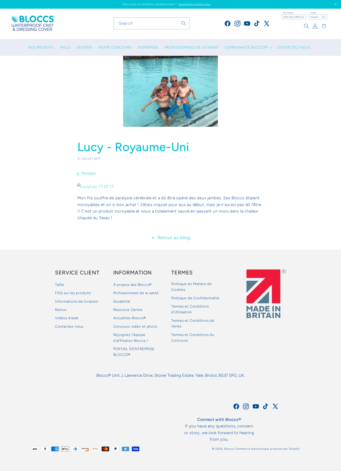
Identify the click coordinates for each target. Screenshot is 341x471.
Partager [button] (88, 173)
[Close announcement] (335, 4)
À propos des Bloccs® (132, 285)
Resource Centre (128, 310)
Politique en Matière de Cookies (191, 287)
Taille (59, 285)
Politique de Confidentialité (195, 298)
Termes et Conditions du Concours (192, 338)
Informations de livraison (76, 301)
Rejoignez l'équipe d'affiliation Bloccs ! (130, 338)
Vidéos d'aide (67, 318)
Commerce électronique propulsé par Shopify (267, 449)
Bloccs (229, 449)
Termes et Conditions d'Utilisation (190, 309)
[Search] (183, 23)
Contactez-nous (69, 326)
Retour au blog (173, 237)
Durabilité (121, 301)
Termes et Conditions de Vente (192, 323)
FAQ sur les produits (73, 293)
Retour (61, 310)
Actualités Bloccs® (129, 318)
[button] (247, 47)
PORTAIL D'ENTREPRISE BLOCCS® (134, 352)
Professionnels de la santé (136, 293)
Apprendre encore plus (194, 4)
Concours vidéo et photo (135, 326)
